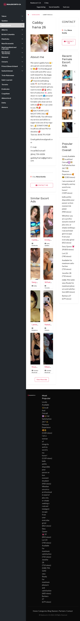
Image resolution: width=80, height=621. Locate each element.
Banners (55, 611)
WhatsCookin (52, 282)
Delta (35, 286)
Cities (46, 3)
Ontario (47, 330)
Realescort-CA (35, 3)
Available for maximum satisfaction (68, 263)
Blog (49, 611)
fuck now (66, 7)
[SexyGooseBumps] (67, 101)
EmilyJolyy (50, 240)
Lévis (48, 243)
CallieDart (37, 240)
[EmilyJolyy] (67, 88)
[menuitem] (36, 3)
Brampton (35, 330)
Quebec (47, 245)
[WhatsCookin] (67, 114)
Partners (62, 611)
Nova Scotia (41, 177)
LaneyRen (37, 324)
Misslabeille (50, 367)
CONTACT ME (42, 185)
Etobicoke (35, 245)
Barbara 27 (66, 296)
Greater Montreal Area (35, 372)
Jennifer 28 (66, 273)
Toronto (47, 288)
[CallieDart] (67, 75)
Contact (69, 611)
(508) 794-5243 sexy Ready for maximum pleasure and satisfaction (68, 286)
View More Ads (41, 379)
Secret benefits (54, 7)
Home (35, 611)
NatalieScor (50, 324)
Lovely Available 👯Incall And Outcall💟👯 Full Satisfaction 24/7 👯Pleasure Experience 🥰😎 (46, 416)
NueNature (37, 367)
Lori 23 (65, 253)
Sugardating (41, 7)
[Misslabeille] (67, 127)
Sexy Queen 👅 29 (44, 531)
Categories (42, 611)
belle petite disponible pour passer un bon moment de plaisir (68, 203)
